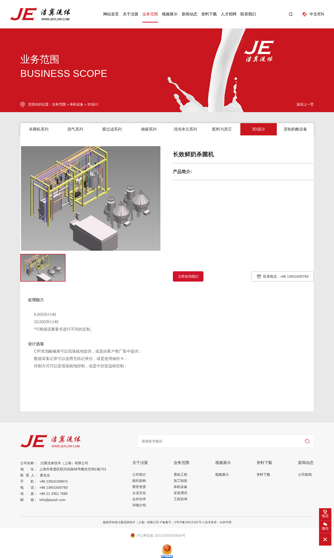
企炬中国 (225, 522)
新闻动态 (189, 14)
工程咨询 (180, 499)
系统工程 (180, 474)
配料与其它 (222, 129)
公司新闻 (305, 474)
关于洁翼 (130, 14)
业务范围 (150, 14)
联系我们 (248, 14)
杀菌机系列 (38, 129)
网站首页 (111, 14)
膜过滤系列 (112, 129)
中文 (313, 14)
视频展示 (170, 14)
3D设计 (93, 104)
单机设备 (76, 104)
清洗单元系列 (185, 129)
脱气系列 (75, 129)
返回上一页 (305, 104)
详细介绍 (139, 505)
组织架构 (139, 481)
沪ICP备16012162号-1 (189, 522)
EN (321, 14)
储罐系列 (148, 129)
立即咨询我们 (188, 276)
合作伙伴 (139, 499)
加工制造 (180, 481)
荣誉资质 (139, 487)
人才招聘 (228, 14)
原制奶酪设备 (295, 129)
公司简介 (139, 474)
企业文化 (139, 493)
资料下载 (209, 14)
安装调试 (180, 493)
